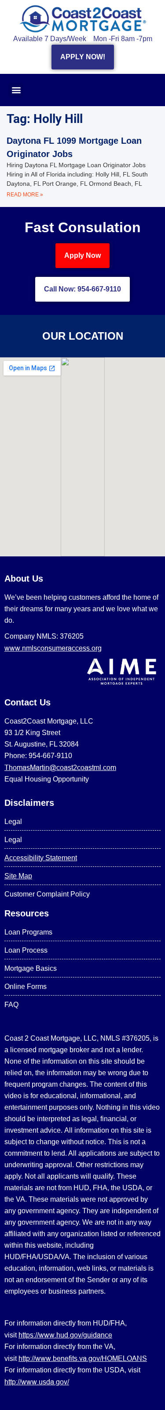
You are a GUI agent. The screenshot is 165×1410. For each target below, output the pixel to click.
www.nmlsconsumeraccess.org (53, 648)
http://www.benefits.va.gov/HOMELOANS (82, 1358)
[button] (16, 90)
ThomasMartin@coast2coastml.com (60, 767)
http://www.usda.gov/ (36, 1382)
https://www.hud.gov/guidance (65, 1335)
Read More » (25, 195)
